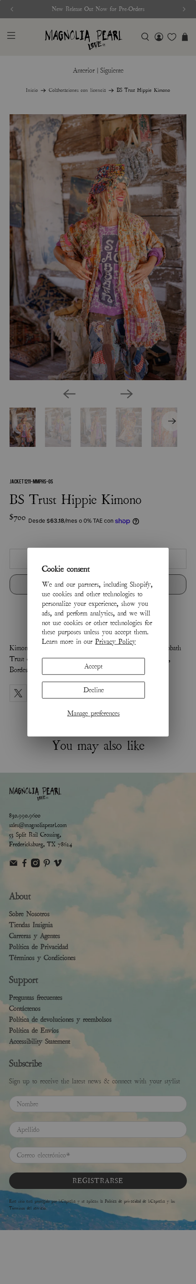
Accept (93, 666)
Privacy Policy (115, 641)
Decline (93, 690)
